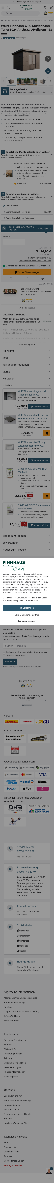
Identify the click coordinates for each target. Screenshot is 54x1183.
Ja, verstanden (27, 607)
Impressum (32, 621)
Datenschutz (22, 621)
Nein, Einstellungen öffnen (27, 614)
